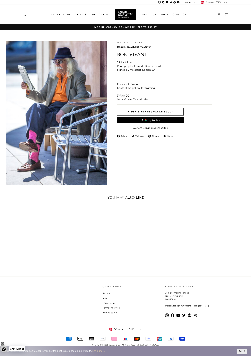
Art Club (149, 14)
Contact (180, 14)
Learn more (98, 351)
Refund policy (110, 312)
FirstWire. (154, 345)
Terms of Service (111, 307)
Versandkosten (140, 99)
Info (164, 14)
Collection (60, 14)
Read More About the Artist (134, 47)
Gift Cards (100, 14)
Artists (81, 14)
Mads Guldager (130, 42)
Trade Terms (109, 303)
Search (106, 293)
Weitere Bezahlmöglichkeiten (150, 127)
